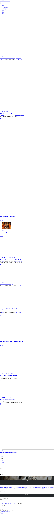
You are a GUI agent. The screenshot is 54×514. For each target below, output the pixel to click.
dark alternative (21, 487)
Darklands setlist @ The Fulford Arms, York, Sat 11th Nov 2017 (9, 308)
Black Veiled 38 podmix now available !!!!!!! (8, 452)
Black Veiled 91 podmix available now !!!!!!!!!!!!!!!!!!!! (8, 257)
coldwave (15, 487)
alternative (1, 487)
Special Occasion (22, 115)
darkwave (31, 487)
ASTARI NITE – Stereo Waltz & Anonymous (7, 373)
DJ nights (15, 59)
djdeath (40, 487)
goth (46, 487)
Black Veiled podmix (7, 487)
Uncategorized (3, 465)
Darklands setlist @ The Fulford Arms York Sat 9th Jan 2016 (11, 341)
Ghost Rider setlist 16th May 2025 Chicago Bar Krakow (10, 58)
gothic (48, 487)
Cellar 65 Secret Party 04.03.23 (5, 111)
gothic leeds (50, 487)
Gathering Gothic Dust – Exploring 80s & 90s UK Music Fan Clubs (10, 503)
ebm (42, 487)
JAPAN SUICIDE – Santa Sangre (6, 284)
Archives (1, 468)
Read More (1, 117)
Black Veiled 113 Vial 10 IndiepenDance (7, 216)
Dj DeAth (2, 453)
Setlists (21, 59)
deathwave (36, 487)
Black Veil (4, 487)
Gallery (2, 56)
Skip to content (2, 0)
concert (2, 460)
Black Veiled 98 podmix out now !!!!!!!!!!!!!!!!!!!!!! (9, 232)
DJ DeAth (2, 59)
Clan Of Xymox (12, 487)
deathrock (34, 487)
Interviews (3, 462)
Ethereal (45, 487)
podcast (19, 233)
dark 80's (18, 487)
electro (43, 487)
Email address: (2, 498)
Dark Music (28, 487)
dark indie (26, 487)
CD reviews (17, 285)
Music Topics (18, 59)
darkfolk (24, 487)
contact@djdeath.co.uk (4, 491)
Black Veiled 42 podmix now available (6, 397)
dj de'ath (39, 487)
